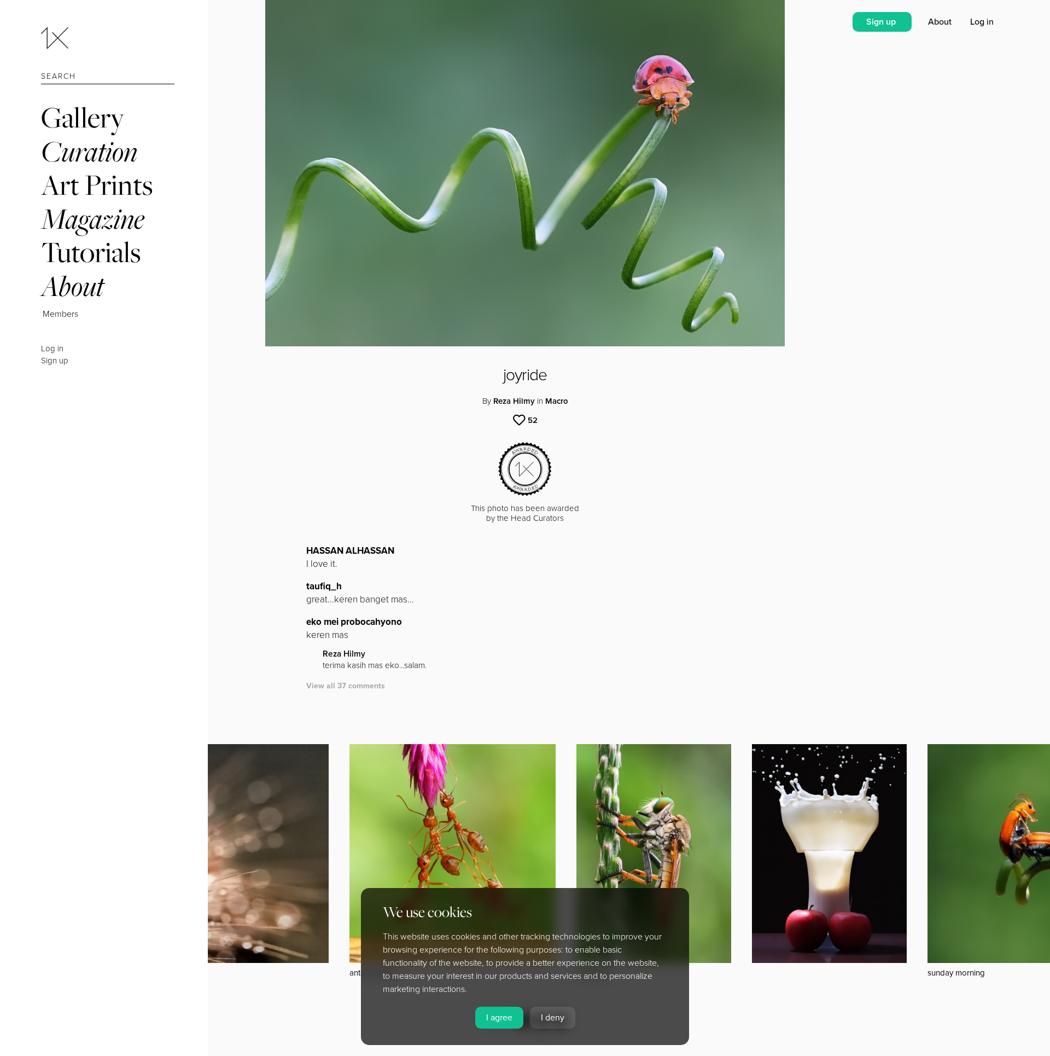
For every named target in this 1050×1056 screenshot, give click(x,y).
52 (533, 420)
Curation (89, 151)
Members (60, 314)
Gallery (82, 117)
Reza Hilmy (514, 401)
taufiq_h (324, 586)
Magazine (92, 219)
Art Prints (97, 185)
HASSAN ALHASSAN (350, 550)
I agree (499, 1017)
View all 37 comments (345, 686)
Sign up (54, 360)
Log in (52, 348)
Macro (556, 401)
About (72, 286)
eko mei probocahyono (354, 622)
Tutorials (91, 252)
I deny (552, 1017)
